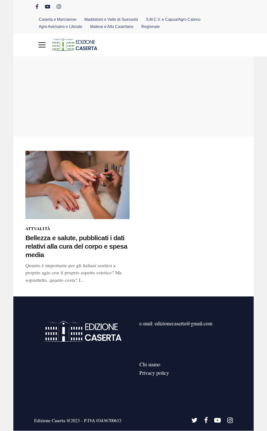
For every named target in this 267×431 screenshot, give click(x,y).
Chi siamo (149, 364)
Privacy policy (154, 372)
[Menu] (42, 44)
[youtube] (47, 6)
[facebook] (36, 6)
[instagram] (59, 6)
